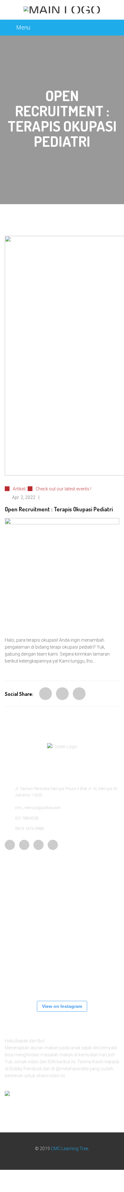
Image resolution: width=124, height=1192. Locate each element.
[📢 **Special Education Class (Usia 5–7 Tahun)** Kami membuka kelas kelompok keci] (24, 939)
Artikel (19, 488)
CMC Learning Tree (69, 1148)
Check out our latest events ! (63, 488)
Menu (23, 27)
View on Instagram (62, 1006)
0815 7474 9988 (29, 828)
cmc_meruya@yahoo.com (38, 807)
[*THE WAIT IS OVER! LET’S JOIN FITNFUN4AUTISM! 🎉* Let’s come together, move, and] (100, 939)
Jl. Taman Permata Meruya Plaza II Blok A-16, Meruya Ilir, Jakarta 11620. (66, 791)
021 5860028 (26, 818)
